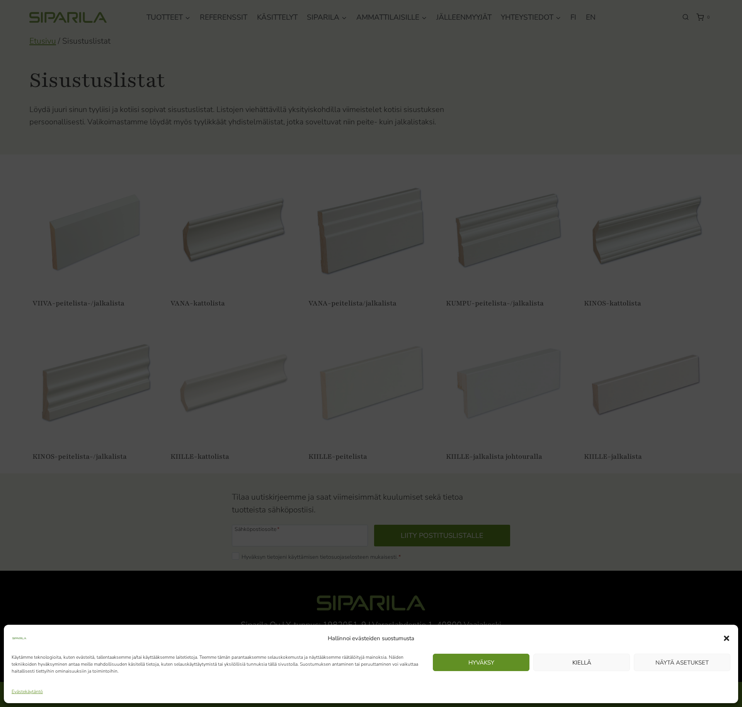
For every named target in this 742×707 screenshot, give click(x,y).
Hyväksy (481, 662)
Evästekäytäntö (27, 691)
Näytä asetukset (682, 662)
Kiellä (581, 662)
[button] (726, 638)
